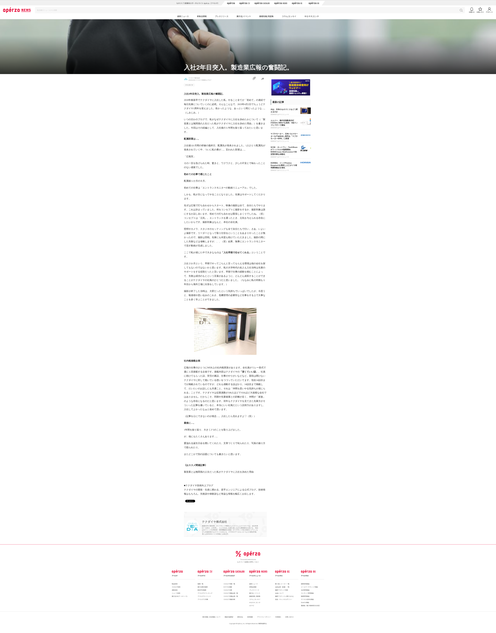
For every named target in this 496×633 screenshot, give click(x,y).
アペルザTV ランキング (205, 593)
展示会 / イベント (254, 593)
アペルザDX (305, 576)
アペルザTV (201, 576)
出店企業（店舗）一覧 (282, 587)
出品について (279, 593)
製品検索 (174, 584)
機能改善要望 (229, 617)
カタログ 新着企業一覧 (230, 596)
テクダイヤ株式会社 (194, 78)
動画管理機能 (305, 596)
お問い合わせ (289, 617)
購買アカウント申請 (281, 590)
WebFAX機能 (305, 602)
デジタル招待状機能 (307, 599)
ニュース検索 (176, 593)
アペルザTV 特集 (203, 599)
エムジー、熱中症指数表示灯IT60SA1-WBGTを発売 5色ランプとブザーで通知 (284, 122)
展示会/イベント (244, 16)
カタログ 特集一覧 (229, 584)
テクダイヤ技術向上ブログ (203, 80)
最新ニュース (183, 16)
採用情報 (250, 617)
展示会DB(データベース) (179, 596)
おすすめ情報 (227, 587)
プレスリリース (221, 16)
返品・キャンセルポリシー (283, 599)
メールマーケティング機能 (309, 587)
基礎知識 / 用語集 (254, 596)
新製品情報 (202, 16)
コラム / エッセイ (254, 599)
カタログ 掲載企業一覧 (230, 593)
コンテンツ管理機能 (307, 593)
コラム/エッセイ (289, 16)
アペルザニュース (255, 576)
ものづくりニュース (283, 114)
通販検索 (174, 590)
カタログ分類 (227, 590)
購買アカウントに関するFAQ (284, 596)
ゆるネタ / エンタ (254, 602)
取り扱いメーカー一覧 (282, 584)
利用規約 (278, 617)
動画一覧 (200, 584)
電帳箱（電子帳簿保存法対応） (311, 605)
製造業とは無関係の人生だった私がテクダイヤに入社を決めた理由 (219, 472)
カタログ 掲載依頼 (229, 599)
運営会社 (240, 617)
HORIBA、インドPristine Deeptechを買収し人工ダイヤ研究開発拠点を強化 (284, 165)
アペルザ (174, 576)
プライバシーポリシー (264, 617)
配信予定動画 (202, 590)
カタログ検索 (176, 587)
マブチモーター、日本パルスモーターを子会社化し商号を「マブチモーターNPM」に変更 (284, 136)
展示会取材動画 (203, 587)
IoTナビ (251, 605)
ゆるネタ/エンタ (311, 16)
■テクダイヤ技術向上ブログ (198, 485)
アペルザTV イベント (204, 596)
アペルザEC (279, 576)
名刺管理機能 (305, 590)
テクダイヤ (189, 85)
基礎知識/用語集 (266, 16)
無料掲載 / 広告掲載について (211, 617)
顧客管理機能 (305, 584)
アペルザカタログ (229, 576)
